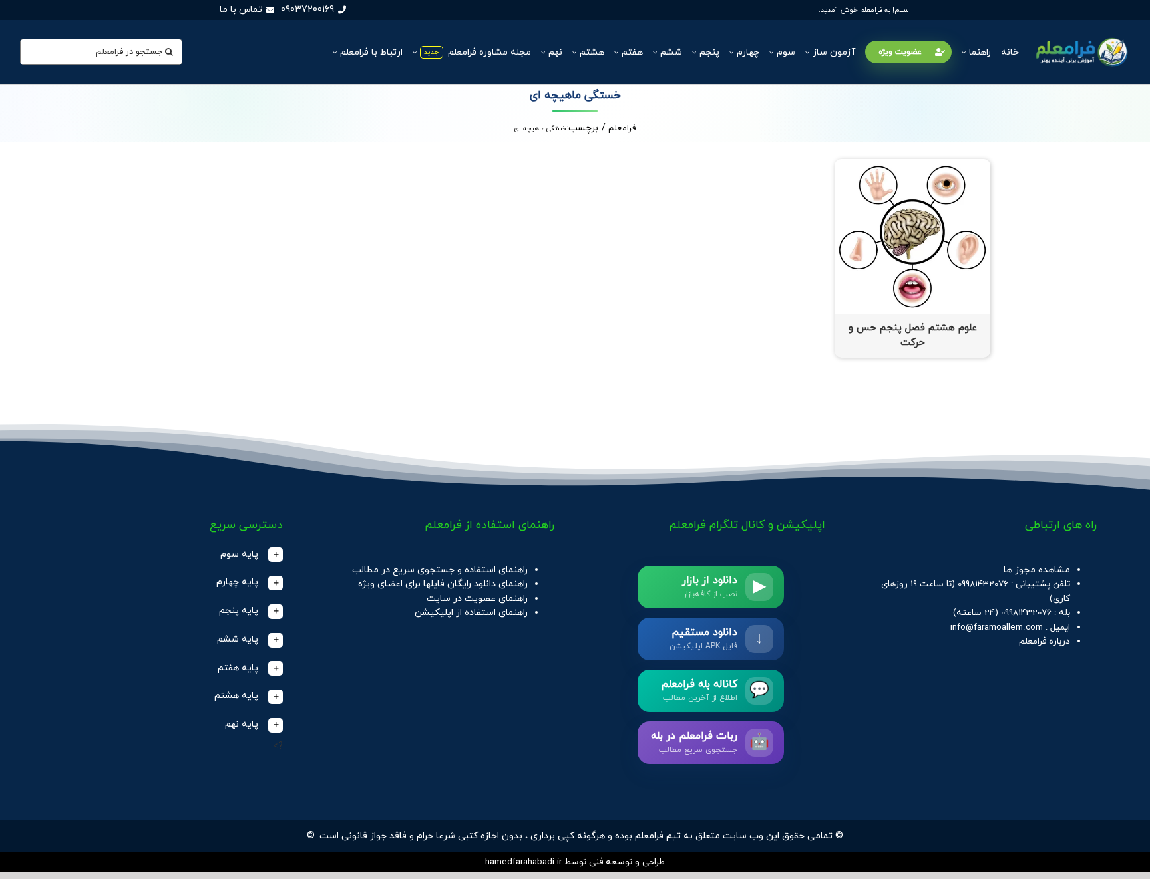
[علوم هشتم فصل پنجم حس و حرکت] (912, 166)
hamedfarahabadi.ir (523, 862)
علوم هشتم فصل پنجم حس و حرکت (913, 335)
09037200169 (307, 9)
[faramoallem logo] (1080, 37)
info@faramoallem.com (996, 627)
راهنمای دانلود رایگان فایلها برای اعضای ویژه (443, 584)
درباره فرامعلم (1044, 641)
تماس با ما (241, 9)
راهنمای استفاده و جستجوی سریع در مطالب (440, 570)
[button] (168, 555)
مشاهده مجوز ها (1037, 570)
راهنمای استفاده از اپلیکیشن (471, 612)
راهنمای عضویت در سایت (477, 598)
